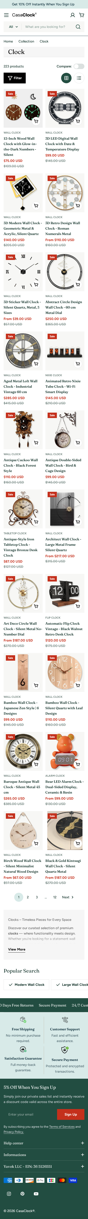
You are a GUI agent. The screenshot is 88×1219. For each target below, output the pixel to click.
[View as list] (79, 78)
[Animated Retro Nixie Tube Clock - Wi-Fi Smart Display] (64, 350)
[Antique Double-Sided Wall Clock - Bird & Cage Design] (64, 429)
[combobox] (44, 26)
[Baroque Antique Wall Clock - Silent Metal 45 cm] (23, 751)
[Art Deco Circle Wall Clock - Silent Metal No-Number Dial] (23, 593)
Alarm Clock (55, 775)
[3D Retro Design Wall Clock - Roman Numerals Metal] (64, 192)
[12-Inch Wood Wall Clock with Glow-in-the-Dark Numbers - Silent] (23, 108)
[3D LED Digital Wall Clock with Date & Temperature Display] (64, 108)
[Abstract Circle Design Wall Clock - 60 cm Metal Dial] (64, 271)
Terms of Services (62, 1127)
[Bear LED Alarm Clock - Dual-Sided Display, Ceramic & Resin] (64, 751)
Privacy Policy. (14, 1132)
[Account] (72, 15)
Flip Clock (52, 617)
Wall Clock (12, 132)
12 (54, 897)
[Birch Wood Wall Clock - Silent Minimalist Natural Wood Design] (23, 830)
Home (8, 41)
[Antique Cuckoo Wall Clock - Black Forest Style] (23, 429)
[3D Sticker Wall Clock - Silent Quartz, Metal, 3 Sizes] (23, 271)
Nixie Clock (53, 375)
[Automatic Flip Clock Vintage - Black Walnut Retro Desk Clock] (64, 593)
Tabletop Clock (15, 533)
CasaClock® (25, 1211)
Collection (26, 41)
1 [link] (18, 897)
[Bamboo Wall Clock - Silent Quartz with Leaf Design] (64, 672)
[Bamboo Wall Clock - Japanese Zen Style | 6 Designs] (23, 672)
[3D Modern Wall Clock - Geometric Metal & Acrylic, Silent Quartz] (23, 192)
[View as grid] (66, 78)
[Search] (78, 26)
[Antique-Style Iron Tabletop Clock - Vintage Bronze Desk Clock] (23, 509)
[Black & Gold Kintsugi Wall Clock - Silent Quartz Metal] (64, 830)
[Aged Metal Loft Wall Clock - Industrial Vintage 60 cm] (23, 350)
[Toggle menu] (6, 15)
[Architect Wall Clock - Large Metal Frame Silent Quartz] (64, 509)
